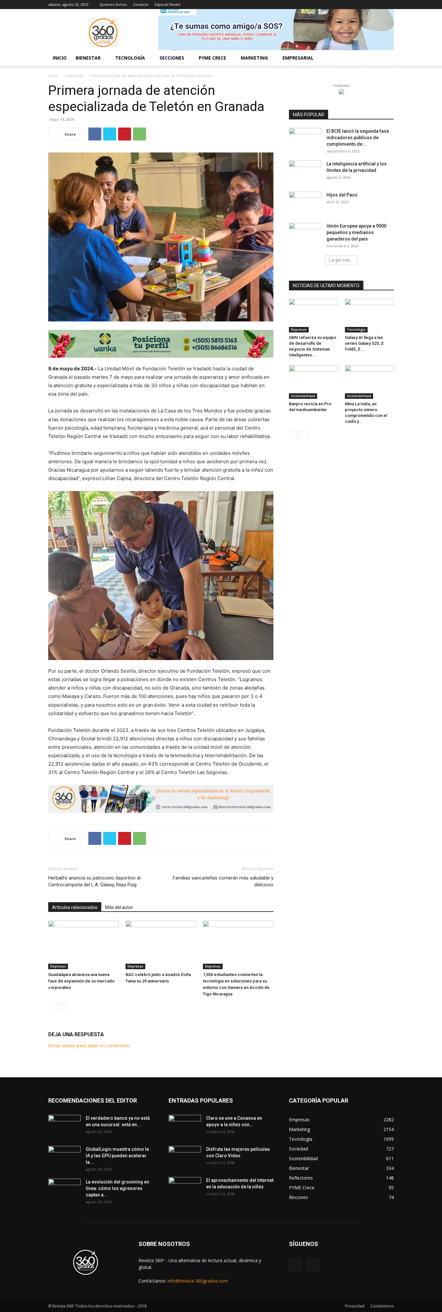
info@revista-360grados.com (198, 1281)
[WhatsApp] (139, 134)
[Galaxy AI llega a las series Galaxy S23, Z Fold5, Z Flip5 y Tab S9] (369, 315)
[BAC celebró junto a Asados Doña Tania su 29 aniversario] (161, 945)
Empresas (74, 75)
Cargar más (339, 260)
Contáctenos (382, 1306)
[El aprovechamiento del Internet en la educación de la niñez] (185, 1188)
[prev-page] (52, 1007)
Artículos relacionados (74, 907)
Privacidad (354, 1306)
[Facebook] (378, 4)
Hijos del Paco (342, 194)
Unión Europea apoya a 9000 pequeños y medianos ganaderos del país (356, 232)
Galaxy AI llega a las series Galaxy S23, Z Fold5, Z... (364, 343)
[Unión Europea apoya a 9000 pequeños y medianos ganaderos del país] (305, 234)
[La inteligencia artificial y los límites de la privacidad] (305, 172)
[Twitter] (109, 134)
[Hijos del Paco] (305, 203)
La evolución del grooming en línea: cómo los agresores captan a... (117, 1188)
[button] (386, 58)
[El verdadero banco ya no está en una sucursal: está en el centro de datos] (64, 1126)
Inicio (60, 58)
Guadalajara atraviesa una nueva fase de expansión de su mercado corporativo (81, 981)
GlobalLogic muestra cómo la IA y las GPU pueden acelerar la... (117, 1156)
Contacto (141, 4)
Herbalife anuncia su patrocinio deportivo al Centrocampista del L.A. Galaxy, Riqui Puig (94, 881)
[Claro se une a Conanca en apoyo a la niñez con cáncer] (185, 1126)
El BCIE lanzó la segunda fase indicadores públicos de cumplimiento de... (357, 138)
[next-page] (63, 1007)
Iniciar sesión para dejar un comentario (89, 1045)
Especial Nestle (168, 4)
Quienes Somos (113, 4)
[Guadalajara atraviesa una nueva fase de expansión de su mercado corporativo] (83, 945)
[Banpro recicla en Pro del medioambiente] (313, 382)
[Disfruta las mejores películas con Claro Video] (185, 1157)
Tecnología (356, 329)
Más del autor (119, 907)
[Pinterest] (124, 134)
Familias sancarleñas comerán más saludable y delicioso (223, 881)
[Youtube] (389, 4)
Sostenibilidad (303, 396)
